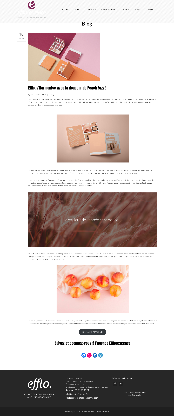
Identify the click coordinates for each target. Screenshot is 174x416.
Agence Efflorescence (37, 94)
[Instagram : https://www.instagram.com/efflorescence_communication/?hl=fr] (89, 355)
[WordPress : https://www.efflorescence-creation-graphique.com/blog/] (100, 355)
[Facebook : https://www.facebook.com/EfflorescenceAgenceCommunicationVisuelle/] (83, 355)
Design (52, 94)
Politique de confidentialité (134, 392)
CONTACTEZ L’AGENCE (93, 332)
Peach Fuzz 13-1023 (37, 254)
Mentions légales (135, 395)
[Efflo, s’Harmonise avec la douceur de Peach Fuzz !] (92, 57)
